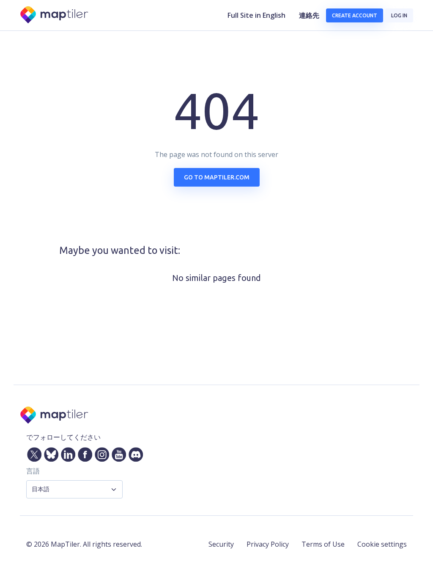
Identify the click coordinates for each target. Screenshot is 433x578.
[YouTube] (117, 452)
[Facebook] (83, 452)
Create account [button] (354, 15)
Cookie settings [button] (382, 544)
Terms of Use (323, 544)
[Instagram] (100, 452)
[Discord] (134, 452)
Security (221, 544)
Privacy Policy (268, 544)
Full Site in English (256, 15)
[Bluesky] (49, 452)
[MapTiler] (55, 15)
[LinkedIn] (66, 452)
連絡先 (309, 15)
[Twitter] (32, 452)
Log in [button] (399, 15)
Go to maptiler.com (216, 177)
